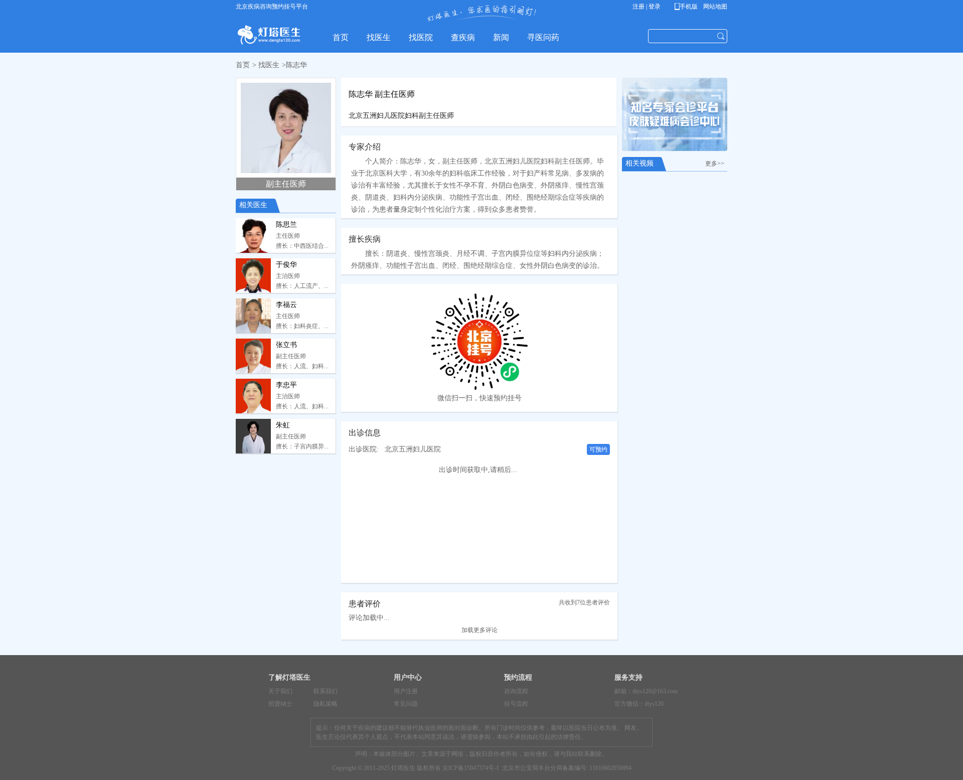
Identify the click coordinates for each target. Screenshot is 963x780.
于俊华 (286, 264)
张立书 (286, 345)
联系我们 (325, 691)
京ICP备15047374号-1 (470, 767)
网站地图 (714, 6)
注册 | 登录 (646, 6)
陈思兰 (286, 224)
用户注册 (406, 691)
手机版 (688, 6)
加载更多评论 (479, 630)
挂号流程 (516, 703)
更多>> (716, 163)
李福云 (286, 304)
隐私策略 (325, 703)
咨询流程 (516, 691)
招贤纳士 (280, 703)
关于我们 (280, 691)
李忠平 (286, 385)
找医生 (268, 65)
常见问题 (406, 703)
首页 (243, 65)
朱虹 (283, 425)
